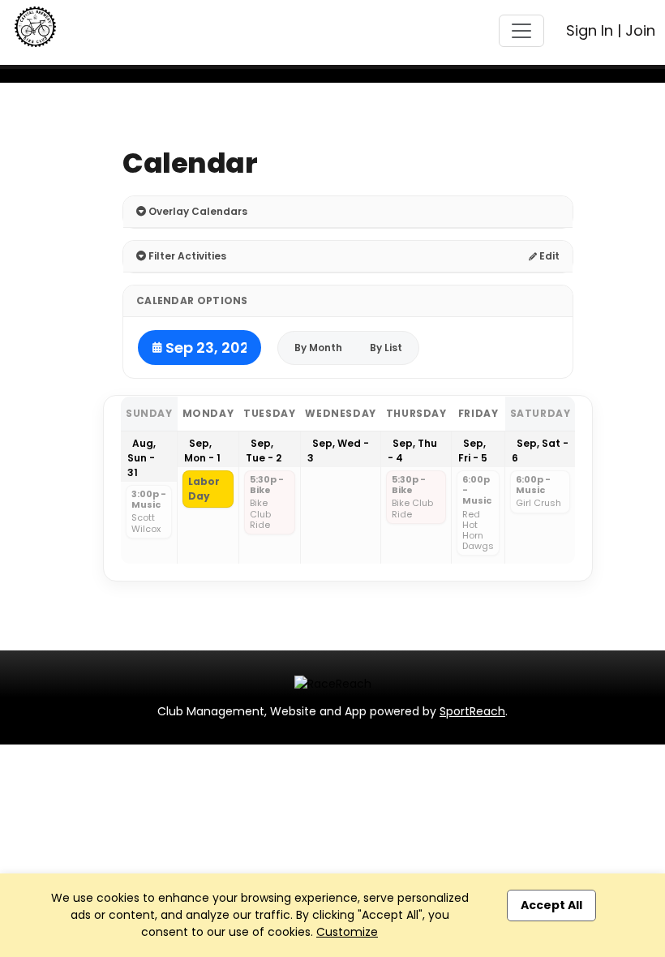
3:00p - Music (148, 500)
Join (640, 30)
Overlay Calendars (196, 211)
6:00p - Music (476, 490)
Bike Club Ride (260, 514)
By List (386, 347)
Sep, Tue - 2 (263, 450)
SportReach (472, 711)
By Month (318, 347)
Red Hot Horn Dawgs (478, 530)
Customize (347, 932)
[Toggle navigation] (521, 31)
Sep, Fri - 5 (472, 450)
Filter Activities (186, 256)
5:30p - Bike (267, 485)
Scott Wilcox (146, 523)
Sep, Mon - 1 (202, 450)
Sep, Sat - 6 (540, 450)
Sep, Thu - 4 (412, 450)
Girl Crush (538, 503)
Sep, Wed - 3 (338, 450)
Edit (548, 256)
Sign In (589, 30)
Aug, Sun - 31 (141, 457)
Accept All (551, 905)
